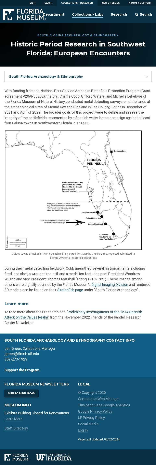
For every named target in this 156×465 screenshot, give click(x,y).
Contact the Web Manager (99, 399)
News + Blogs (111, 3)
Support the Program (21, 370)
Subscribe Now (21, 393)
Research (119, 14)
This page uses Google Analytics (104, 405)
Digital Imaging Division (109, 285)
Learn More (13, 419)
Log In (83, 430)
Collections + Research (77, 3)
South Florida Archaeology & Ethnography (46, 76)
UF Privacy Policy (91, 418)
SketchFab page (70, 290)
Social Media (88, 424)
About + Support (140, 3)
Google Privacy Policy (95, 411)
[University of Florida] (57, 457)
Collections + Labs (87, 14)
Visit (33, 3)
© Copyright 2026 (92, 393)
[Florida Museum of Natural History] (20, 457)
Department (53, 14)
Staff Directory (16, 428)
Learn (48, 3)
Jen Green (12, 349)
